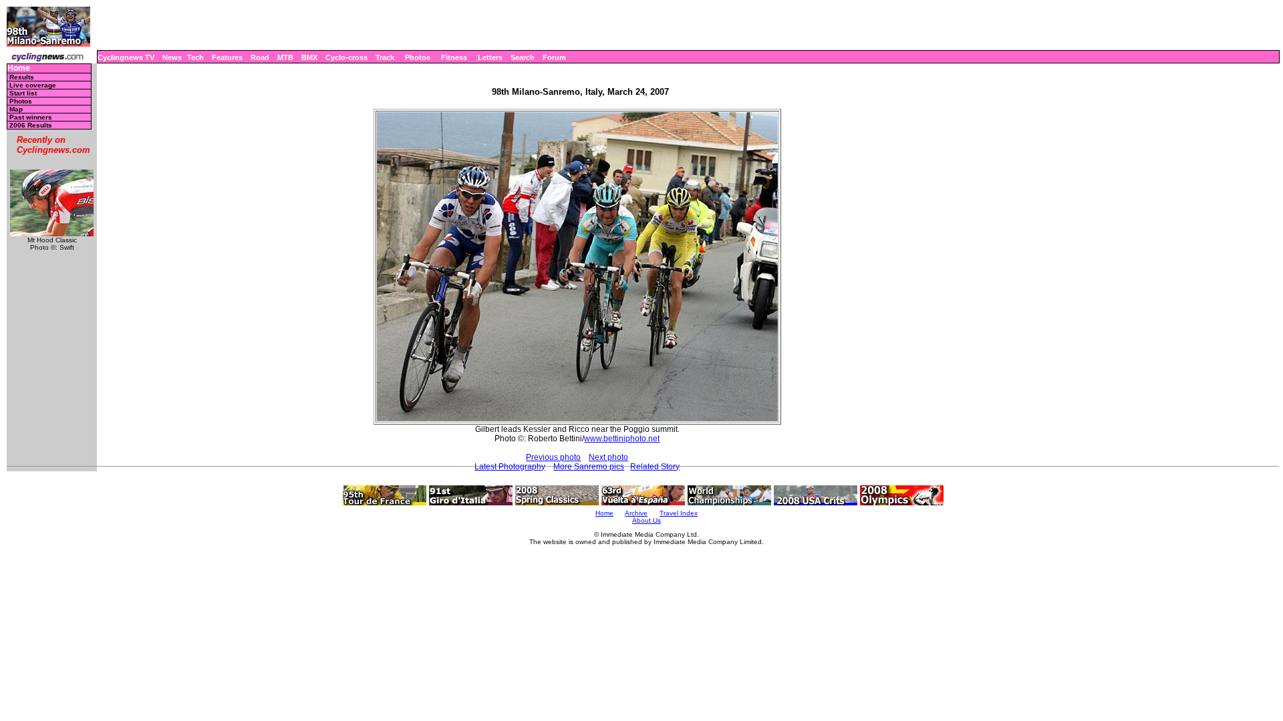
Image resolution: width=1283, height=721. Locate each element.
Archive (636, 513)
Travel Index (679, 513)
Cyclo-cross (346, 57)
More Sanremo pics (588, 466)
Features (227, 57)
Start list (23, 93)
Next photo (608, 457)
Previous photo (553, 457)
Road (260, 57)
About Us (646, 520)
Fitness (454, 57)
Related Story (655, 466)
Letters (490, 57)
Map (16, 109)
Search (523, 57)
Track (385, 57)
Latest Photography (509, 466)
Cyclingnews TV (126, 57)
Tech (195, 57)
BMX (309, 57)
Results (21, 77)
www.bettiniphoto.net (622, 438)
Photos (417, 57)
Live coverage (32, 85)
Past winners (30, 117)
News (172, 57)
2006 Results (30, 125)
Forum (554, 57)
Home (18, 68)
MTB (285, 57)
